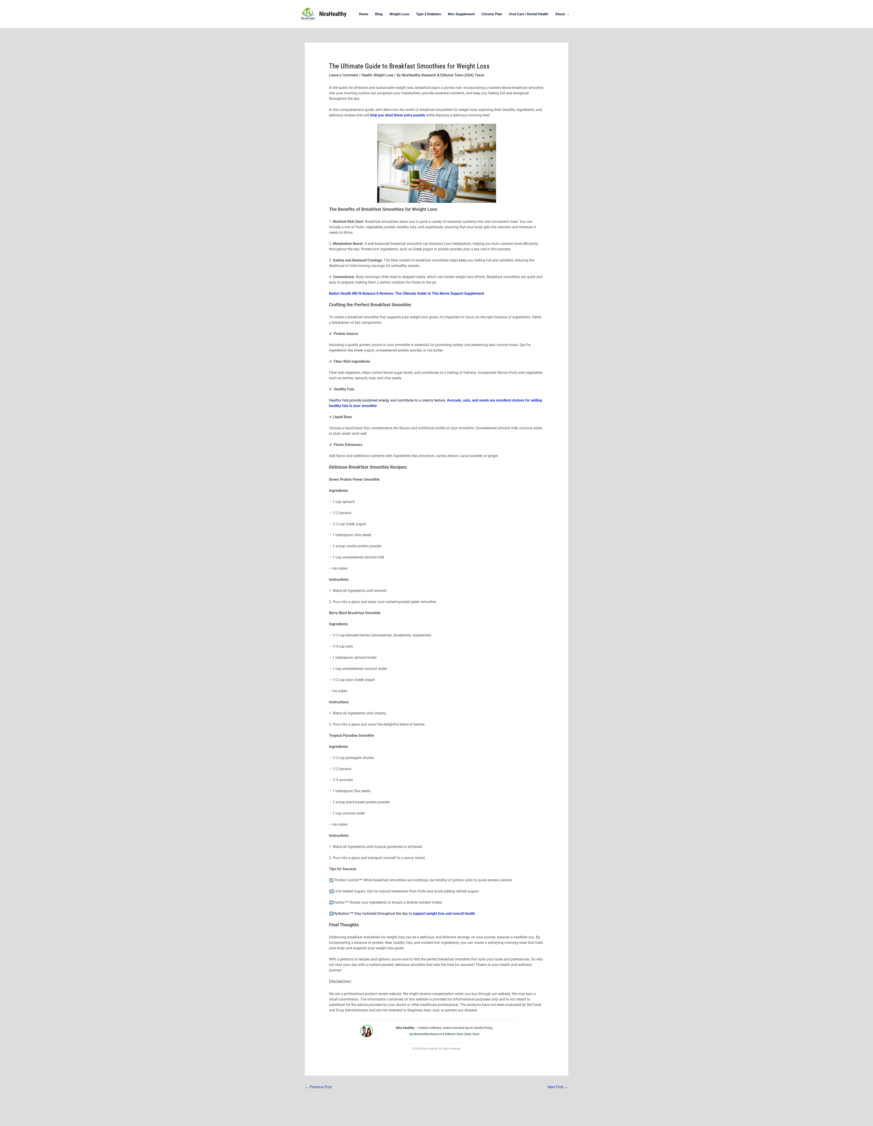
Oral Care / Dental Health (528, 14)
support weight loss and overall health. (444, 913)
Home (363, 14)
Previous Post (318, 1087)
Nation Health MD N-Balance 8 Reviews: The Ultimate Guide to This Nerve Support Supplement (406, 293)
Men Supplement (461, 14)
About (560, 14)
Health (366, 75)
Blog (379, 14)
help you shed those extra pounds (398, 115)
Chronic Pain (492, 14)
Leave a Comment (343, 75)
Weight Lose (399, 14)
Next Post (558, 1087)
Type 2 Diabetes (428, 14)
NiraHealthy (332, 13)
